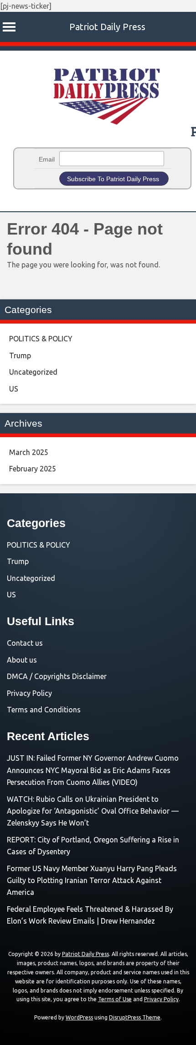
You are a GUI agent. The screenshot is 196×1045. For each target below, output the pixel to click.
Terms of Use (115, 999)
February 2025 (32, 469)
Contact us (25, 643)
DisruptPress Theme (134, 1017)
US (13, 389)
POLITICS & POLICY (40, 338)
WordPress (79, 1017)
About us (22, 660)
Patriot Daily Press (107, 26)
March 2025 (28, 452)
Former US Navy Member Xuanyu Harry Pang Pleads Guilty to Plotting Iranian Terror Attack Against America (92, 880)
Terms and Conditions (44, 709)
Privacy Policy (29, 693)
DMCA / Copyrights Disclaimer (57, 676)
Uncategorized (33, 372)
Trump (20, 355)
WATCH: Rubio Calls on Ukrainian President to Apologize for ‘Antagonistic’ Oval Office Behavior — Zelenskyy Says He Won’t (93, 811)
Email (47, 159)
